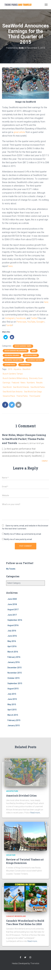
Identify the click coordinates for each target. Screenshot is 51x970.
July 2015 (11, 694)
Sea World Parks (30, 355)
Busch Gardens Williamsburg (16, 350)
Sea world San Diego (35, 360)
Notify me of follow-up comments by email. (22, 534)
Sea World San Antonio (13, 360)
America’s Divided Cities (21, 795)
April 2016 (11, 646)
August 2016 (12, 625)
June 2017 (12, 615)
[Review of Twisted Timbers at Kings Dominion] (25, 836)
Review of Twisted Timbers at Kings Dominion (25, 861)
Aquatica (17, 369)
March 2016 (12, 652)
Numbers (31, 383)
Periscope (21, 321)
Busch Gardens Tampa (23, 346)
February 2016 (13, 657)
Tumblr (9, 325)
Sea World (7, 387)
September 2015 (14, 683)
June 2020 (12, 599)
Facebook (21, 318)
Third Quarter (34, 396)
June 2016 (12, 636)
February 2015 (13, 720)
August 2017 (12, 609)
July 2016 (11, 631)
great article (19, 132)
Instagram (10, 318)
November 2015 (14, 673)
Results (39, 383)
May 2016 (11, 641)
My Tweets (10, 569)
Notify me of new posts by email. (18, 539)
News (34, 350)
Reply (45, 461)
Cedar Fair (10, 855)
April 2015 (11, 710)
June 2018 (12, 604)
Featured (15, 383)
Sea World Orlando (12, 355)
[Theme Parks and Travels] (19, 5)
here (10, 266)
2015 (10, 369)
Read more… (35, 813)
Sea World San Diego (33, 392)
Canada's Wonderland (16, 916)
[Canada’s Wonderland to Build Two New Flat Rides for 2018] (25, 897)
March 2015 (12, 715)
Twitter (34, 318)
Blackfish (26, 369)
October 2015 (13, 678)
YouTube (31, 321)
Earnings (6, 383)
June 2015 (12, 699)
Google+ (40, 321)
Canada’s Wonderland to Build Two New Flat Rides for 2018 (25, 922)
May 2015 (11, 704)
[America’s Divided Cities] (25, 772)
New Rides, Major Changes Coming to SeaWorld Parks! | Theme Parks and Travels (24, 439)
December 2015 (14, 667)
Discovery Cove (35, 378)
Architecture (12, 791)
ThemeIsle (34, 963)
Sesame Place (10, 364)
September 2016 (14, 620)
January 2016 (13, 662)
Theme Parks (25, 364)
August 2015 (12, 689)
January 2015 (13, 725)
